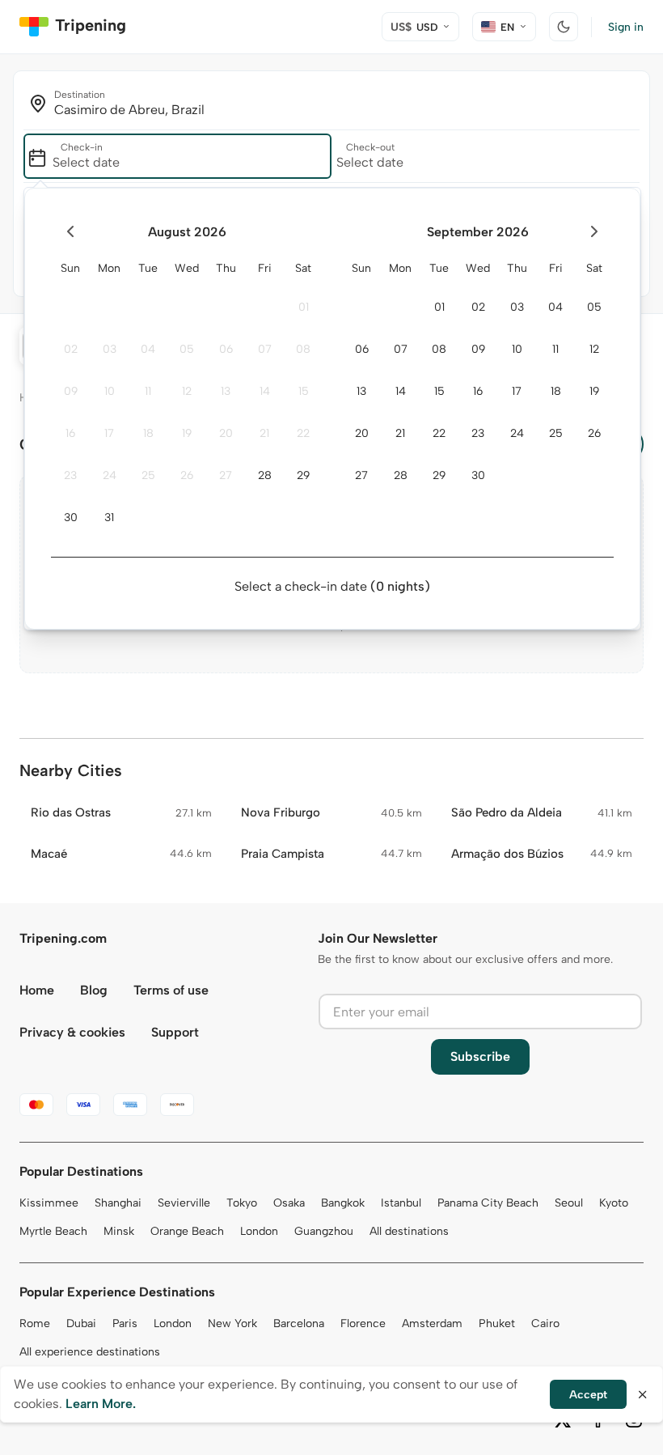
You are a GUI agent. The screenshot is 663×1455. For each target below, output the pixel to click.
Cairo (545, 1323)
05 (186, 349)
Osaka (289, 1203)
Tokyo (241, 1203)
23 (70, 475)
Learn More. (100, 1403)
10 (109, 391)
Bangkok (343, 1203)
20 (226, 433)
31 (109, 517)
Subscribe (480, 1056)
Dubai (81, 1323)
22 (303, 433)
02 (71, 349)
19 (187, 433)
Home (36, 990)
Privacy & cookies (72, 1032)
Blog (94, 990)
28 (265, 475)
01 (303, 307)
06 (226, 349)
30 (71, 517)
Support (175, 1032)
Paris (124, 1323)
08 (303, 349)
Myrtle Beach (53, 1231)
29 (303, 475)
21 (264, 433)
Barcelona (298, 1323)
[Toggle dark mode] (563, 26)
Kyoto (613, 1203)
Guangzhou (323, 1231)
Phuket (497, 1323)
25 (148, 475)
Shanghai (118, 1203)
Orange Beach (187, 1231)
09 (71, 391)
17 (109, 433)
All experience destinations (89, 1352)
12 (187, 391)
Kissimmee (48, 1203)
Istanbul (401, 1203)
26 (186, 475)
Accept (588, 1395)
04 (148, 349)
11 (148, 391)
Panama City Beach (487, 1203)
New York (232, 1323)
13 (225, 391)
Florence (363, 1323)
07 (265, 349)
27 (225, 475)
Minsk (118, 1231)
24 (109, 475)
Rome (34, 1323)
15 (303, 391)
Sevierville (184, 1203)
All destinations (409, 1231)
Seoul (569, 1203)
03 (109, 349)
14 (265, 391)
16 (70, 433)
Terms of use (171, 990)
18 (148, 433)
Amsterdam (432, 1323)
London (259, 1231)
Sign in (626, 27)
